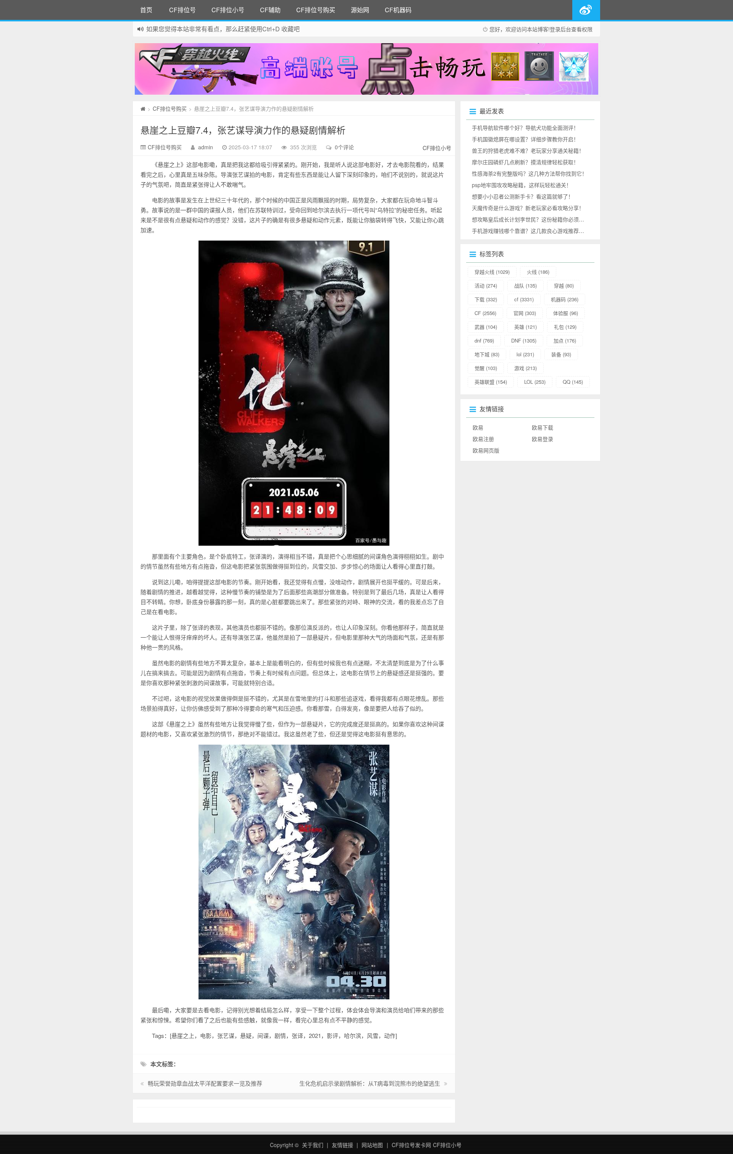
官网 (524, 313)
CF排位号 (182, 9)
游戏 (525, 368)
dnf (484, 340)
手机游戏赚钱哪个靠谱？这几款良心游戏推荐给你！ (533, 230)
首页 (146, 9)
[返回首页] (142, 108)
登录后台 (560, 29)
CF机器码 (398, 9)
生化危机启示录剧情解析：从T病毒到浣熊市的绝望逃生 (369, 1083)
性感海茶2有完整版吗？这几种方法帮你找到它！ (529, 173)
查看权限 (582, 29)
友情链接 (342, 1145)
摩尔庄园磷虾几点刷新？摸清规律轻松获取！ (525, 162)
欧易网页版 (486, 450)
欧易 (478, 427)
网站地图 (372, 1145)
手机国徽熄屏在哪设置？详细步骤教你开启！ (525, 139)
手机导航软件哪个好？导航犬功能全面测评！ (525, 127)
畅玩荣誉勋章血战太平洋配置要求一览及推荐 (205, 1083)
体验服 (565, 313)
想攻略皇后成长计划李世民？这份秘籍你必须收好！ (533, 219)
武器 (486, 326)
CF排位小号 (228, 9)
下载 (486, 299)
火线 (538, 271)
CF (485, 313)
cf (524, 299)
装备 (561, 354)
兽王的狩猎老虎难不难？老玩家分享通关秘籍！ (528, 150)
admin (205, 147)
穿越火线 (492, 271)
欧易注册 (483, 439)
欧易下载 (542, 427)
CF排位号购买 (315, 9)
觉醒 (486, 368)
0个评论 (344, 147)
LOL (535, 381)
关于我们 (312, 1145)
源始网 (360, 9)
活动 (486, 285)
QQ (573, 381)
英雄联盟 (491, 381)
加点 (565, 340)
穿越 (564, 285)
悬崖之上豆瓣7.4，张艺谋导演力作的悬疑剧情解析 (243, 129)
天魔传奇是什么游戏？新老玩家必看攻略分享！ (528, 208)
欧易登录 (542, 439)
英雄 (525, 326)
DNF (523, 340)
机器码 (564, 299)
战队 (525, 285)
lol (525, 354)
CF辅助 (270, 9)
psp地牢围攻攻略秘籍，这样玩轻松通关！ (522, 185)
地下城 (487, 354)
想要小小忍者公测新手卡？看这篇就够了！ (522, 196)
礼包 (565, 326)
